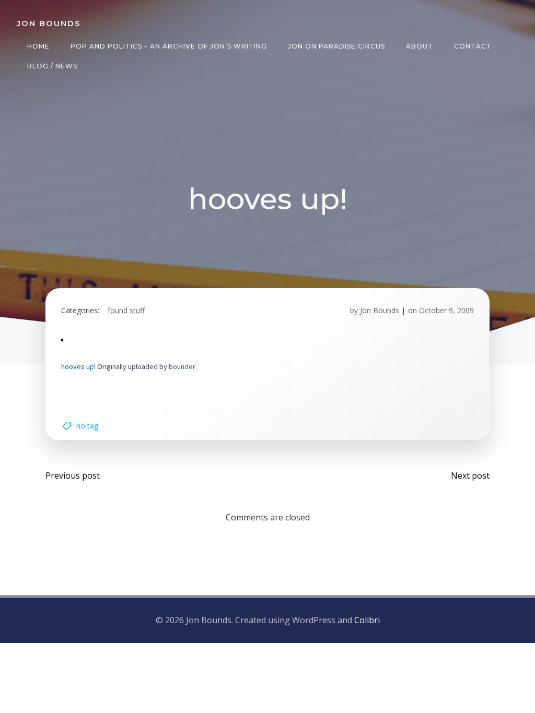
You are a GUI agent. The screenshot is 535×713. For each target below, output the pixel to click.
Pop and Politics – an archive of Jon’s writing (169, 46)
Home (38, 46)
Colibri (367, 620)
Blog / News (52, 66)
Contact (473, 46)
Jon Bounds (379, 310)
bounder (182, 366)
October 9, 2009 (446, 310)
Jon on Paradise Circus (336, 46)
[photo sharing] (62, 339)
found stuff (126, 310)
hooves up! (78, 366)
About (419, 46)
